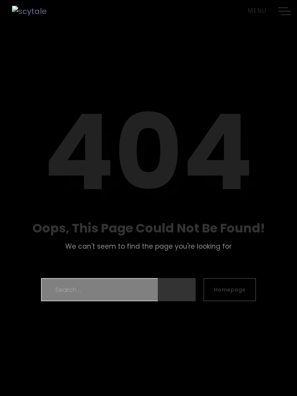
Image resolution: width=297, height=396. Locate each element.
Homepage (230, 290)
